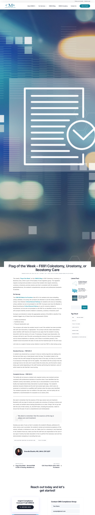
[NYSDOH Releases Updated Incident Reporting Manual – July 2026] (74, 283)
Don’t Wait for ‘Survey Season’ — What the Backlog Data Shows (82, 289)
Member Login (87, 1)
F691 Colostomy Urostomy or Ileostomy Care (24, 440)
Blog (49, 273)
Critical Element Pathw (30, 306)
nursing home (75, 330)
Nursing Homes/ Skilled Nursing (66, 273)
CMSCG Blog (38, 278)
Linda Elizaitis (75, 327)
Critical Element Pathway (33, 301)
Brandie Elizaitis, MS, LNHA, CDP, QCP (30, 273)
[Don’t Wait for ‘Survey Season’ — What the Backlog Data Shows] (74, 290)
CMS (73, 317)
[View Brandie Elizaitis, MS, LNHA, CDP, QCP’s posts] (19, 451)
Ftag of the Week (54, 273)
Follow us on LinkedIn (79, 1)
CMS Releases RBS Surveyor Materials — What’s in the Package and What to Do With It (82, 296)
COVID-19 (74, 320)
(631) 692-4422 (26, 507)
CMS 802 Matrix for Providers (24, 297)
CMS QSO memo (80, 317)
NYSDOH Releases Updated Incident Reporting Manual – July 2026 (82, 282)
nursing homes (75, 333)
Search (84, 307)
